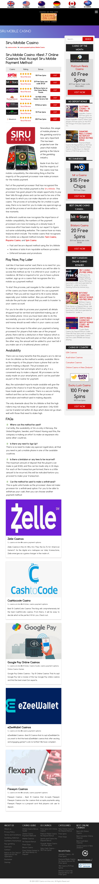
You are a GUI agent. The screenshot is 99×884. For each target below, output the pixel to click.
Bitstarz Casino (79, 225)
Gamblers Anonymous (12, 841)
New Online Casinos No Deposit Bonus (66, 830)
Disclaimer (8, 859)
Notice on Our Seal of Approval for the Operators (12, 854)
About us (7, 829)
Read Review (26, 77)
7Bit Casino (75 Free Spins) (85, 271)
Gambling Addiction (11, 838)
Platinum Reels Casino (79, 68)
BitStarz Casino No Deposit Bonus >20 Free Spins (86, 296)
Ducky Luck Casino (80, 385)
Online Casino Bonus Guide (30, 830)
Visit (55, 75)
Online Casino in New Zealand (79, 367)
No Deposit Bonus (29, 842)
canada (26, 793)
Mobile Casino (40, 47)
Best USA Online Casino (83, 832)
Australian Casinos (74, 357)
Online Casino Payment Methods (29, 835)
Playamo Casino (13, 240)
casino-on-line (12, 47)
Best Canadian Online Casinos (85, 837)
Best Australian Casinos (82, 842)
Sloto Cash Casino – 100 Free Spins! (47, 849)
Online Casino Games (16, 669)
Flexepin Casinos (18, 789)
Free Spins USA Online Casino (48, 830)
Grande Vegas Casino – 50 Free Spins (48, 844)
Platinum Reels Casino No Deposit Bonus (48, 835)
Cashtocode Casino (19, 600)
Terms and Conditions (12, 835)
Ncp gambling (9, 844)
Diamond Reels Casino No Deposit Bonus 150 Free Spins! (86, 135)
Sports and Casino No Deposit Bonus (48, 839)
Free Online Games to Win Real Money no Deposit (30, 852)
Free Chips (26, 845)
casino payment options (27, 47)
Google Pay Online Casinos (24, 662)
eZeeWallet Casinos (19, 727)
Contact (7, 850)
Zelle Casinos (16, 538)
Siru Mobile (50, 189)
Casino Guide (35, 666)
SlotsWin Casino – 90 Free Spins (84, 108)
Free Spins (63, 834)
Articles (26, 604)
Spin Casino (31, 240)
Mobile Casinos (28, 839)
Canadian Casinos (74, 362)
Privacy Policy (9, 832)
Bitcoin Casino (27, 847)
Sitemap (7, 862)
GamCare (8, 847)
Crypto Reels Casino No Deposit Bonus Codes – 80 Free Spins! (86, 322)
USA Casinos (71, 352)
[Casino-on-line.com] (49, 22)
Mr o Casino (79, 175)
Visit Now (79, 92)
